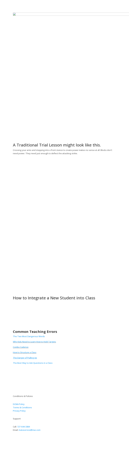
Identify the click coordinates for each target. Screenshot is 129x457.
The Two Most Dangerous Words (29, 336)
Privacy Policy (19, 410)
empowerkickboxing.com (32, 442)
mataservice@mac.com (29, 430)
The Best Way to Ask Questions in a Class (33, 363)
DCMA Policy (19, 404)
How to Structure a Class (24, 352)
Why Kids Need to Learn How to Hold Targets (34, 341)
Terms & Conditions (22, 407)
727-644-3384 (23, 426)
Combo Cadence (20, 347)
